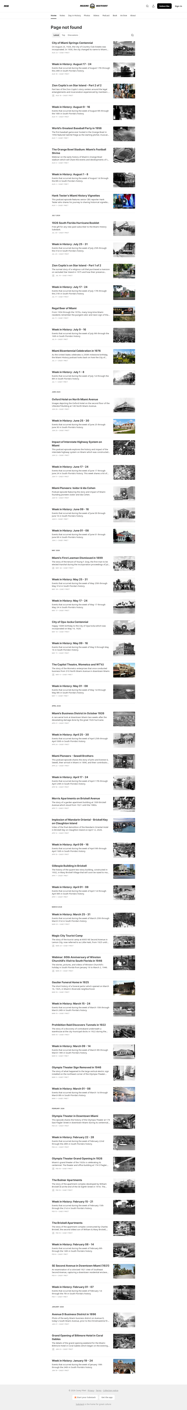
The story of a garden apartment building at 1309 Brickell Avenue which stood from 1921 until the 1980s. (79, 803)
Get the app (107, 1397)
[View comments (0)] (73, 77)
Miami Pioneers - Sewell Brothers (73, 755)
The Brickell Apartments (67, 1222)
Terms (98, 1390)
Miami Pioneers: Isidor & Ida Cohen (73, 488)
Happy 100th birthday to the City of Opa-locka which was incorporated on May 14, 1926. (79, 627)
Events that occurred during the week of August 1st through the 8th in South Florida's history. (80, 179)
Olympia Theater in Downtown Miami (75, 1116)
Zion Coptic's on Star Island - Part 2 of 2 (77, 85)
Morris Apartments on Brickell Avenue (76, 798)
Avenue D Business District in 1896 (74, 1314)
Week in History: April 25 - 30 (70, 734)
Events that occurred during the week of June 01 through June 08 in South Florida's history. (78, 535)
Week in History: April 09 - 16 (70, 844)
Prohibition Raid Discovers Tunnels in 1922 (79, 1024)
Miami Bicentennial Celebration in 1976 (76, 350)
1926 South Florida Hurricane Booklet (75, 223)
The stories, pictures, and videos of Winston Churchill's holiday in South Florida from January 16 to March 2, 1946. (80, 966)
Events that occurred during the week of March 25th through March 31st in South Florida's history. (80, 919)
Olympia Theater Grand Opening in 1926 (77, 1158)
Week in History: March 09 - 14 (71, 1046)
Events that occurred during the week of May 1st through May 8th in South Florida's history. (79, 691)
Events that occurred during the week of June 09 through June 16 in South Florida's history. (78, 514)
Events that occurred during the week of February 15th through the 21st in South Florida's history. (77, 1207)
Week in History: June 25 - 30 (70, 420)
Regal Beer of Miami (64, 308)
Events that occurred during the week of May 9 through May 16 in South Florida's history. (80, 648)
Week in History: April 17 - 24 (70, 777)
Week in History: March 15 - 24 (71, 1003)
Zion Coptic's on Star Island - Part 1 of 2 (76, 265)
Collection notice (110, 1390)
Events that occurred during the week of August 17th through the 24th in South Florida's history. (81, 69)
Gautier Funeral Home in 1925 (70, 982)
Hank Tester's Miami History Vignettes (76, 195)
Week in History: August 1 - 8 (70, 174)
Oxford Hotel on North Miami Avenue (75, 399)
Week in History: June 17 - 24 (70, 466)
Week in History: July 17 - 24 (69, 287)
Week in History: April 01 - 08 (70, 887)
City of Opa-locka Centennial (70, 622)
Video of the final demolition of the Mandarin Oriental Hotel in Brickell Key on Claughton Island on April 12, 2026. (80, 828)
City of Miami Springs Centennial (72, 42)
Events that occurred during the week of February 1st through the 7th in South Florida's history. (77, 1292)
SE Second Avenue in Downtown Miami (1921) (80, 1265)
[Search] (147, 6)
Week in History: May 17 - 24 (69, 600)
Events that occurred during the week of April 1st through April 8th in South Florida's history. (79, 892)
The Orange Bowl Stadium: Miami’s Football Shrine (79, 151)
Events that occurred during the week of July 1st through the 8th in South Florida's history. (80, 377)
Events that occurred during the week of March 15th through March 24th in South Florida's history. (80, 1008)
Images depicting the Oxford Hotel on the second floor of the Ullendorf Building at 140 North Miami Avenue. (81, 404)
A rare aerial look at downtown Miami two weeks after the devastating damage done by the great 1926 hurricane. (79, 718)
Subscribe (164, 6)
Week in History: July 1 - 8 (68, 372)
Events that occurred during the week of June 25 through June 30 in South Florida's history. (78, 426)
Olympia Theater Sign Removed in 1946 (76, 1067)
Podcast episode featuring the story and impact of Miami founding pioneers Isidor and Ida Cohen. (78, 493)
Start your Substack (86, 1397)
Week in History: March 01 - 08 (71, 1088)
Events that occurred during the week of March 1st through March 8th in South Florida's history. (80, 1094)
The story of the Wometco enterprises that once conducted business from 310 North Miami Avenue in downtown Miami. (81, 669)
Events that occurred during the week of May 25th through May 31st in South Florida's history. (79, 584)
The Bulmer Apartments (67, 1180)
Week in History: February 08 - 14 (73, 1244)
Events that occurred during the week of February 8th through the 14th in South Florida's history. (77, 1249)
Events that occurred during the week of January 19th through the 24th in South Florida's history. (77, 1366)
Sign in (178, 6)
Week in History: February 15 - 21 (72, 1201)
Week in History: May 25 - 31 (70, 579)
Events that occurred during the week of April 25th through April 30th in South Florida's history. (80, 740)
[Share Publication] (153, 6)
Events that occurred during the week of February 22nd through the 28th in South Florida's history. (78, 1142)
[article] (93, 49)
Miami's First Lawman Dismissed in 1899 (77, 557)
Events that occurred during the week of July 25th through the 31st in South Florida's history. (79, 249)
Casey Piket (64, 53)
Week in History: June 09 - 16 (70, 509)
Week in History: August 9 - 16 (71, 107)
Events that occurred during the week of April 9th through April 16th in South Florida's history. (79, 849)
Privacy (91, 1390)
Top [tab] (63, 35)
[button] (53, 15)
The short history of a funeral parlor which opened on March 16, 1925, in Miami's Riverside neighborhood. (80, 987)
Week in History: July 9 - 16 (69, 329)
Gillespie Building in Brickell (69, 865)
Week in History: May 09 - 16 (70, 643)
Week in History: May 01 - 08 (70, 686)
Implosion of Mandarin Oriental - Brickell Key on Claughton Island (80, 821)
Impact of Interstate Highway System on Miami (77, 443)
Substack (80, 1404)
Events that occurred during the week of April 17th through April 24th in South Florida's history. (80, 782)
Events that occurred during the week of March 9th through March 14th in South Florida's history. (80, 1051)
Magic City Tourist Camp (67, 935)
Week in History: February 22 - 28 (73, 1137)
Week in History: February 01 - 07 (73, 1287)
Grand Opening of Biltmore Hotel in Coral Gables (77, 1337)
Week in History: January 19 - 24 (72, 1360)
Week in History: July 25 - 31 (70, 244)
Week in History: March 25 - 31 (71, 914)
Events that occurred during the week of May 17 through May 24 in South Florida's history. (78, 606)
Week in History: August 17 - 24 (71, 64)
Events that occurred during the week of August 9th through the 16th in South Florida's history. (80, 112)
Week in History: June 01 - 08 (70, 530)
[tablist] (66, 35)
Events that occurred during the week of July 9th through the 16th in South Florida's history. (80, 334)
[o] (124, 48)
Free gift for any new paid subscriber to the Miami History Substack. (79, 228)
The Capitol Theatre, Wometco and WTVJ (78, 664)
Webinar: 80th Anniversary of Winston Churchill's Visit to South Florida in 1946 (77, 959)
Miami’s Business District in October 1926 (78, 713)
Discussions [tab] (73, 35)
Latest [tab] (56, 35)
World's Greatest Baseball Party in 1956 (77, 128)
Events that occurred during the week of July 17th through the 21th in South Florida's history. (79, 292)
